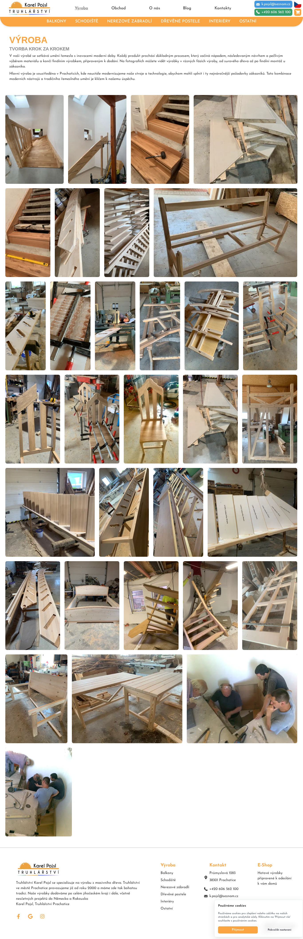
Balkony (167, 873)
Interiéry (167, 901)
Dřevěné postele (173, 894)
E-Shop (265, 865)
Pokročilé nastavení (279, 930)
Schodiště (168, 880)
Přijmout (238, 929)
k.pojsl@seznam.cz (223, 896)
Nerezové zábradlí (175, 887)
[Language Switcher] (297, 4)
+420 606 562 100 (223, 889)
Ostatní (167, 908)
